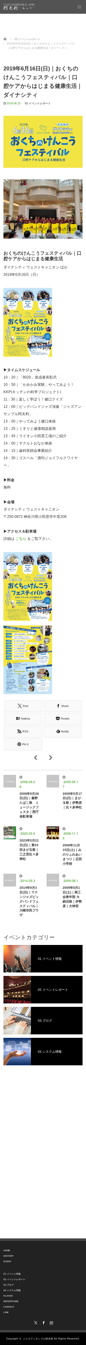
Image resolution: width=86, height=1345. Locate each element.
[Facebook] (43, 1322)
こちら (20, 539)
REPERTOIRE (11, 1301)
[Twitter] (35, 1322)
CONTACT (8, 1307)
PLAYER (8, 1296)
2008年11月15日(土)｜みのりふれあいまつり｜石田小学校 (72, 854)
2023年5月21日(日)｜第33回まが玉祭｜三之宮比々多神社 (29, 849)
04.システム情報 (12, 1290)
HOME (6, 1250)
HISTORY (8, 1256)
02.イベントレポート (38, 103)
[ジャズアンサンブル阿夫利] (19, 7)
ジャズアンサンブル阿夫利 (38, 1338)
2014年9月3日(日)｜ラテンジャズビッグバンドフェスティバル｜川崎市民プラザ (29, 901)
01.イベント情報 (12, 1274)
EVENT (7, 1261)
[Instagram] (50, 1322)
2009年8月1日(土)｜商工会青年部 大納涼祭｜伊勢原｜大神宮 (72, 897)
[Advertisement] (43, 1142)
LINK (6, 1312)
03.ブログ (8, 1285)
